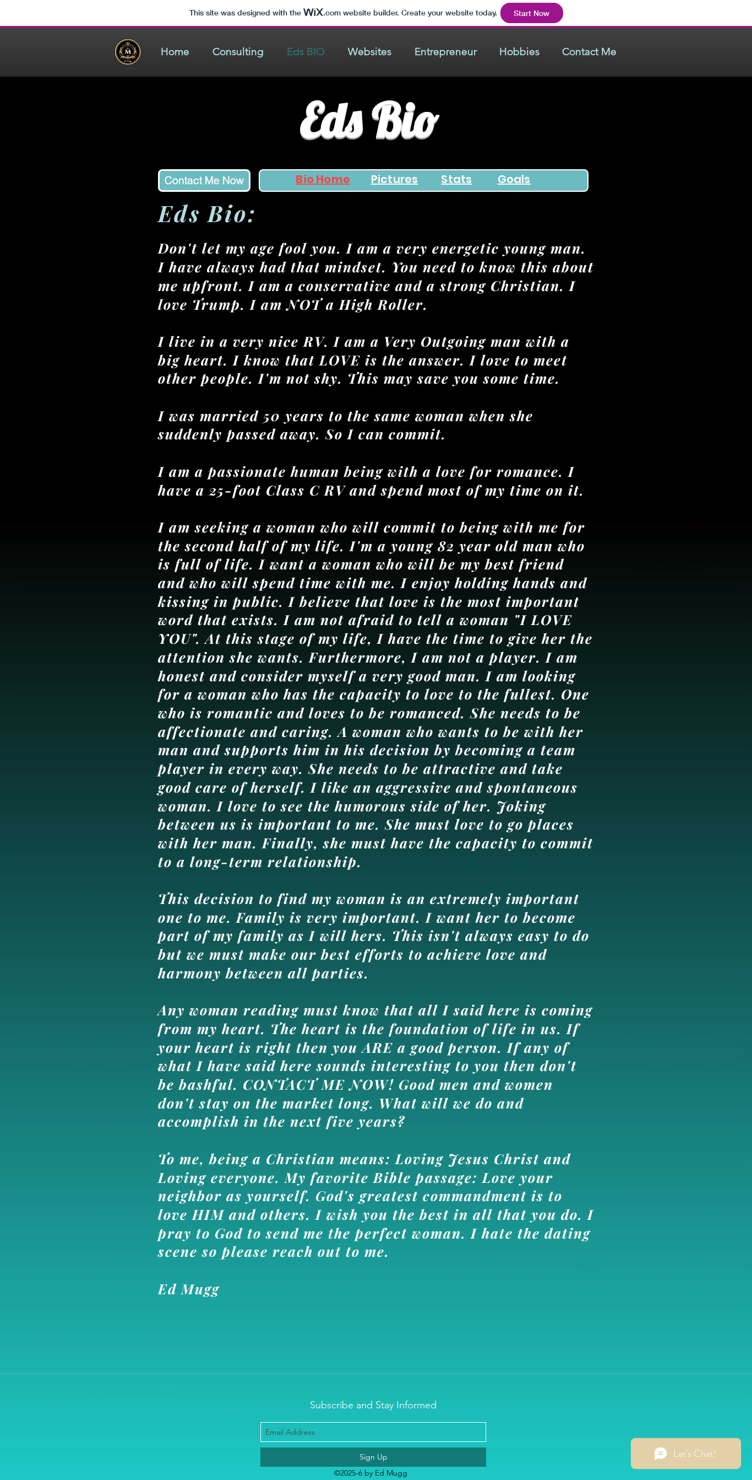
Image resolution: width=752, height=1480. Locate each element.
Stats (456, 179)
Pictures (394, 179)
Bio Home (323, 179)
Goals (514, 179)
